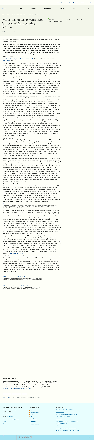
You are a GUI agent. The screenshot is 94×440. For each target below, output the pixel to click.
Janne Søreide (29, 59)
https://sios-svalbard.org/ (15, 253)
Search (4, 424)
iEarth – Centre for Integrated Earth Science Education (67, 421)
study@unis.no (15, 419)
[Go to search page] (88, 8)
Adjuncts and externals (75, 2)
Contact (5, 421)
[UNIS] (5, 8)
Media (32, 414)
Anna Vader (6, 61)
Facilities (62, 8)
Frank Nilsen (9, 59)
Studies (20, 8)
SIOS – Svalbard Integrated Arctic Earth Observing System (67, 430)
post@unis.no (10, 416)
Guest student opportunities (86, 2)
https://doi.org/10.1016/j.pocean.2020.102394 (17, 389)
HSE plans (33, 421)
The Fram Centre (59, 419)
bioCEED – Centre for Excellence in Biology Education (66, 414)
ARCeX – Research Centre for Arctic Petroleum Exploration (67, 409)
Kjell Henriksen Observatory (61, 423)
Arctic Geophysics (16, 393)
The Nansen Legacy (60, 425)
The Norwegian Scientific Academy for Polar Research (66, 428)
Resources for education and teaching (62, 2)
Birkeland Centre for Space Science (63, 416)
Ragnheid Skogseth (19, 59)
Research (33, 8)
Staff (32, 410)
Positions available (35, 412)
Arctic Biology (7, 393)
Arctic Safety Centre (60, 412)
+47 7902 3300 (9, 414)
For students (47, 8)
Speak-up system (35, 424)
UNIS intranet (34, 419)
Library (32, 416)
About (74, 8)
